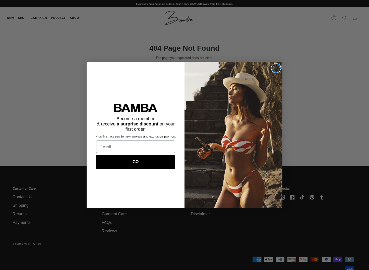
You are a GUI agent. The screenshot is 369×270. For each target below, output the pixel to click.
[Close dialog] (276, 68)
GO (136, 162)
